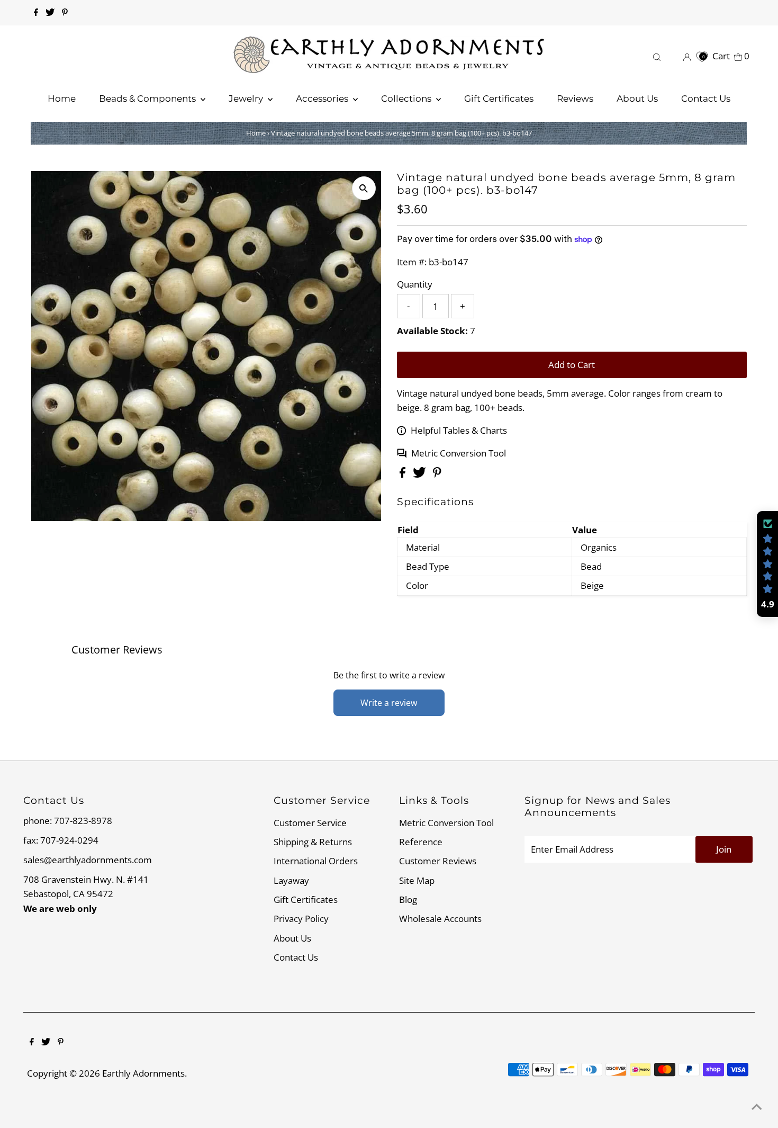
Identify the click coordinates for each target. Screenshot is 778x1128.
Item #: (412, 262)
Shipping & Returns (313, 842)
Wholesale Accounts (440, 918)
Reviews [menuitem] (575, 98)
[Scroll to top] (756, 1106)
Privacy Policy (301, 918)
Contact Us (296, 957)
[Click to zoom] (364, 188)
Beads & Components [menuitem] (148, 98)
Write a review (388, 703)
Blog (408, 899)
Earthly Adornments (143, 1073)
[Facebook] (36, 12)
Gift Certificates (306, 899)
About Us (292, 938)
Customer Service (310, 823)
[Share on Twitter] (420, 474)
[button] (767, 564)
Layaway (291, 880)
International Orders (316, 861)
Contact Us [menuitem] (705, 98)
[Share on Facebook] (404, 474)
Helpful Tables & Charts (459, 430)
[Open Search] (657, 56)
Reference (420, 842)
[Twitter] (50, 12)
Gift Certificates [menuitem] (498, 98)
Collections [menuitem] (407, 98)
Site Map (417, 880)
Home (256, 133)
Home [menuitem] (62, 98)
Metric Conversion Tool (458, 453)
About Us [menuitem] (637, 98)
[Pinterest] (64, 12)
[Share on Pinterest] (437, 474)
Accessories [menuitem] (323, 98)
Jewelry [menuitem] (247, 98)
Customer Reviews (437, 861)
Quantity (414, 284)
